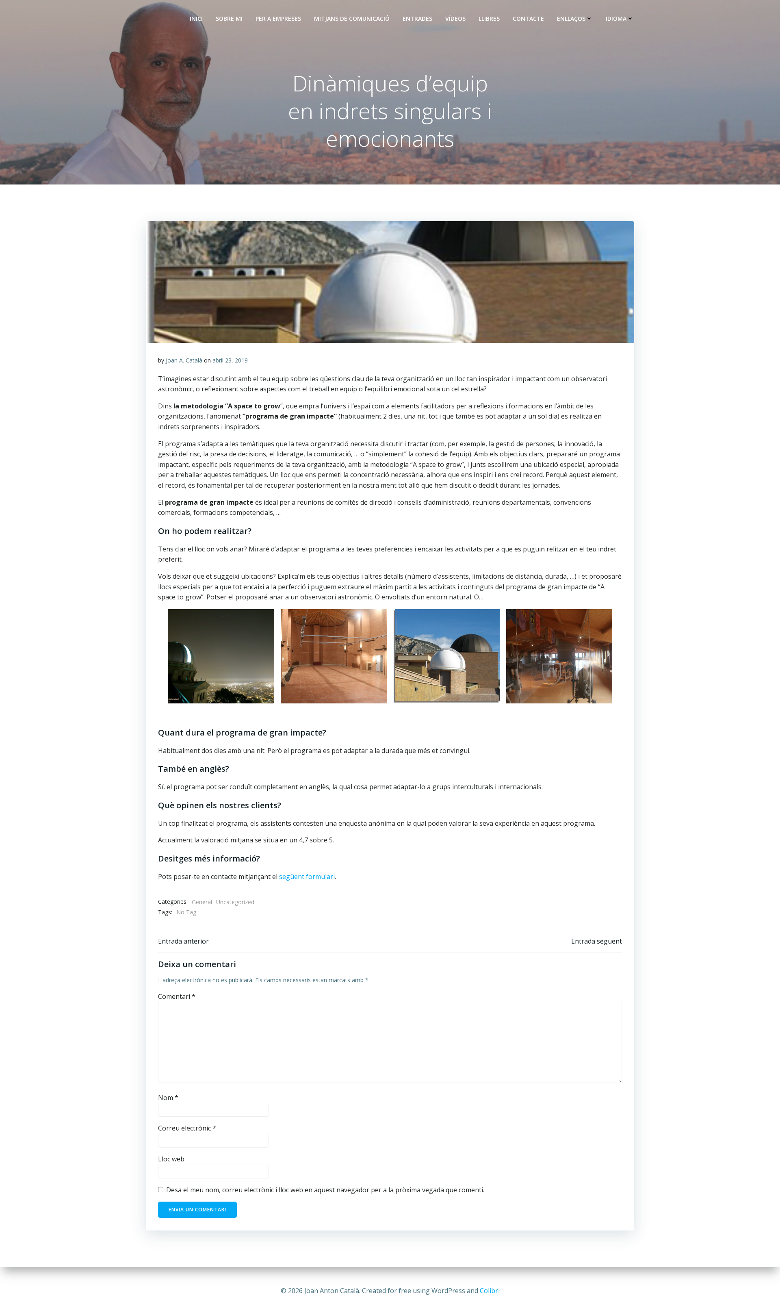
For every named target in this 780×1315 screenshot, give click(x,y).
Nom (168, 1097)
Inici (196, 18)
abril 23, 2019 (230, 360)
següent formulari (307, 876)
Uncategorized (235, 902)
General (202, 902)
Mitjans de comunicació (352, 18)
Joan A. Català (184, 360)
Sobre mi (229, 18)
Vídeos (455, 18)
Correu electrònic (187, 1128)
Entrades (417, 18)
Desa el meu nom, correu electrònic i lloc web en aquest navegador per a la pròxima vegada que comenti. (325, 1189)
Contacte (528, 18)
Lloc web (171, 1158)
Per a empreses (278, 18)
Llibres (489, 18)
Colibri (490, 1290)
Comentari (176, 996)
